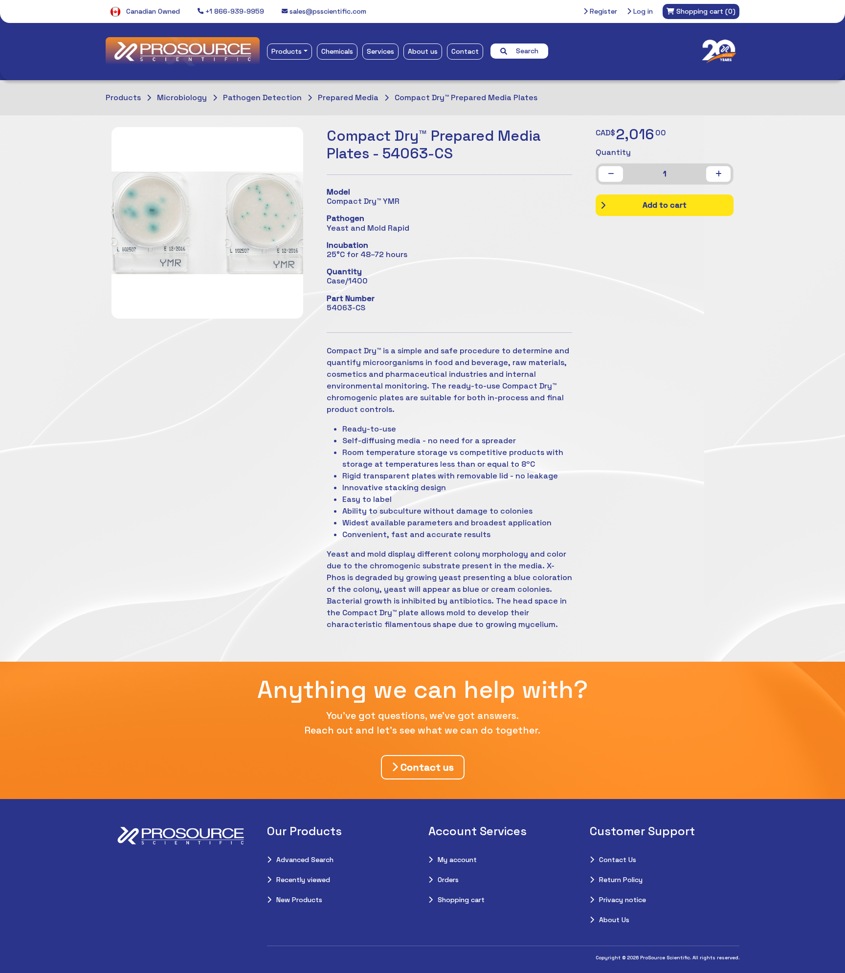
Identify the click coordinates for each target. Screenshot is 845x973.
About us (423, 51)
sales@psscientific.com (327, 11)
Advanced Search (305, 859)
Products (286, 51)
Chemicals (337, 51)
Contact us (426, 767)
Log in (642, 11)
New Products (299, 899)
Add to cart (665, 205)
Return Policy (621, 879)
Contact (465, 51)
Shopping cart (461, 899)
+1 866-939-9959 (233, 11)
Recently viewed (303, 879)
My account (457, 859)
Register (602, 11)
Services (380, 51)
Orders (448, 879)
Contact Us (617, 859)
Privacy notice (622, 899)
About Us (614, 919)
